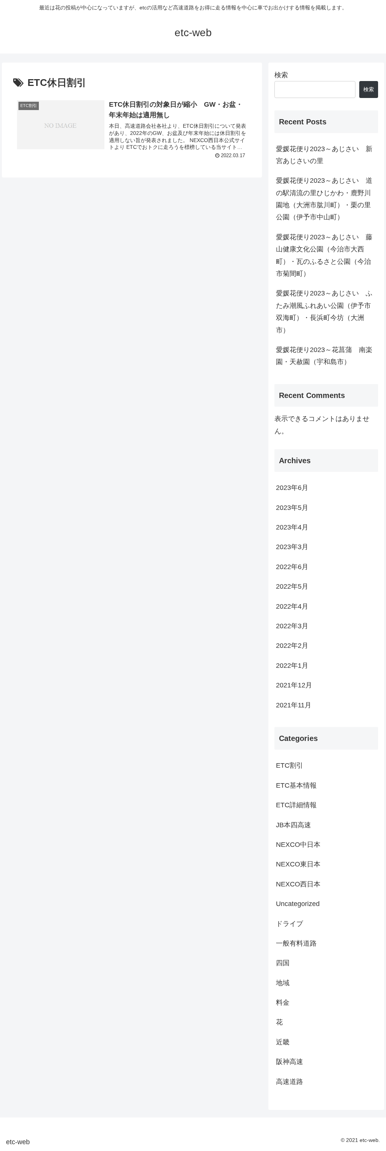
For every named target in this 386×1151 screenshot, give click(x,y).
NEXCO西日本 (298, 884)
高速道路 (289, 1081)
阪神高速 (289, 1061)
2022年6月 (292, 567)
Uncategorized (298, 904)
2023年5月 (292, 507)
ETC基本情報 (296, 785)
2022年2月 (292, 645)
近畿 (283, 1042)
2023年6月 (292, 487)
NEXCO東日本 (298, 864)
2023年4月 (292, 527)
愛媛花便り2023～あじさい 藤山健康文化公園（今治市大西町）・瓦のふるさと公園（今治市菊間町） (324, 255)
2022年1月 (292, 665)
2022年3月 (292, 626)
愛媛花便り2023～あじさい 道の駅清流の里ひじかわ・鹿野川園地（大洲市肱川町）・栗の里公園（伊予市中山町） (324, 199)
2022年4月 (292, 606)
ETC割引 (289, 765)
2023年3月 (292, 547)
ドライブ (289, 924)
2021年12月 (294, 685)
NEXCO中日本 (298, 844)
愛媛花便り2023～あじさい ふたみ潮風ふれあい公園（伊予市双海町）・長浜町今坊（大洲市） (324, 311)
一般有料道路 (296, 943)
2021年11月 (293, 705)
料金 (283, 1002)
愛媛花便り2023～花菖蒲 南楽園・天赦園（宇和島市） (324, 356)
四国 (283, 963)
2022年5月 (292, 586)
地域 (283, 983)
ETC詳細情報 (296, 805)
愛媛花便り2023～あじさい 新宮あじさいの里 (324, 155)
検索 (281, 75)
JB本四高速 (293, 825)
